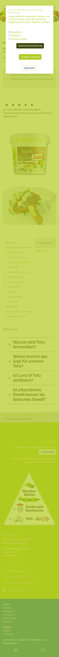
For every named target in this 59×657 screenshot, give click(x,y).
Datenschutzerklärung (30, 45)
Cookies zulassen (30, 56)
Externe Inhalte (18, 39)
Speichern (29, 68)
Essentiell (15, 32)
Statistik (15, 35)
